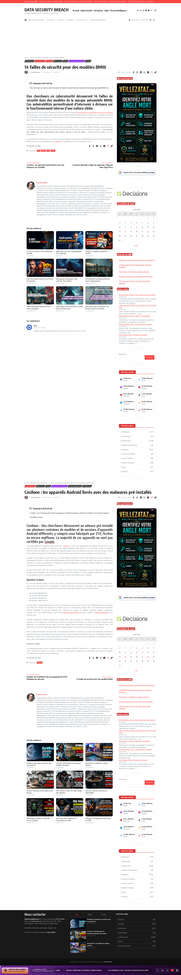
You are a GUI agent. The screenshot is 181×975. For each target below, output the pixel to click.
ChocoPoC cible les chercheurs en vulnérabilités (119, 970)
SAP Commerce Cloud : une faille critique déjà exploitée (74, 970)
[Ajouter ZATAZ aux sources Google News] (177, 970)
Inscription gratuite (91, 506)
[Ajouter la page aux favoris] (167, 970)
